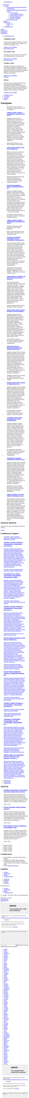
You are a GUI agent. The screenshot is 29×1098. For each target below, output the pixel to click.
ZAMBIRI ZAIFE (8, 95)
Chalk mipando (10, 8)
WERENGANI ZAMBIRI (10, 47)
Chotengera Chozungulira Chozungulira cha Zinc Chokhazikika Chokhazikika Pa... (16, 239)
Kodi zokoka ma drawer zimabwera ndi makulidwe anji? (15, 826)
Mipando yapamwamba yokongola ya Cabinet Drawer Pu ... (16, 383)
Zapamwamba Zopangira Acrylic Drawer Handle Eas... (15, 148)
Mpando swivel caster (12, 19)
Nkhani (5, 21)
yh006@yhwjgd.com (13, 865)
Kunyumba (6, 4)
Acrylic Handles (14, 12)
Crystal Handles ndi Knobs (16, 14)
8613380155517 (5, 900)
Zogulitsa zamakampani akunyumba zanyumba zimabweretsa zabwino (15, 790)
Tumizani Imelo (4, 899)
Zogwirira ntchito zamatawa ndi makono (17, 7)
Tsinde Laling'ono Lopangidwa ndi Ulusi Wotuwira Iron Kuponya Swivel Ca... (16, 278)
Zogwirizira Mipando (15, 17)
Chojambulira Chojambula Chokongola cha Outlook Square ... (16, 458)
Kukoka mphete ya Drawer (16, 15)
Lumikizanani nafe (8, 26)
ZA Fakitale (7, 96)
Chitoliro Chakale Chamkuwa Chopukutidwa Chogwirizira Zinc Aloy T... (16, 114)
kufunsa (2, 530)
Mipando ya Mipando (15, 18)
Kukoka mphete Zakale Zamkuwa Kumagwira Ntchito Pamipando (16, 310)
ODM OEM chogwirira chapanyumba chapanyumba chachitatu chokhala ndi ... (14, 348)
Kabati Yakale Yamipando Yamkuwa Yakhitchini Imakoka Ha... (15, 187)
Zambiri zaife (7, 22)
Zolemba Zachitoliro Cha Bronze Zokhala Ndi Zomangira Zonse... (15, 495)
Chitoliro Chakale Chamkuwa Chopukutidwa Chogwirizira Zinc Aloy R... (16, 222)
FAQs (8, 25)
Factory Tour (10, 24)
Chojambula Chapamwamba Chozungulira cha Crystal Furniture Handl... (14, 419)
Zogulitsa (6, 6)
